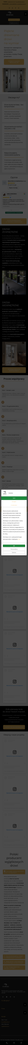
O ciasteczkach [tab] (14, 505)
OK (14, 546)
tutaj (19, 539)
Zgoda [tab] (14, 498)
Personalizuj (14, 549)
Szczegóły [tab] (14, 501)
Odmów (14, 552)
